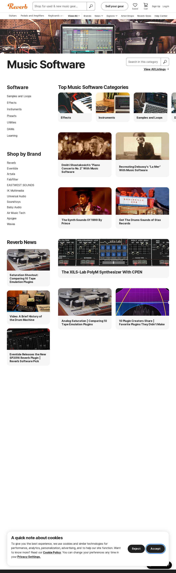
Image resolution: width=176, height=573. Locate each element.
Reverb (11, 162)
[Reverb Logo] (18, 6)
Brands (87, 15)
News (98, 15)
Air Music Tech (16, 213)
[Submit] (165, 62)
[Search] (91, 6)
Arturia (11, 174)
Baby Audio (14, 207)
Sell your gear (114, 6)
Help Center (161, 15)
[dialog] (88, 548)
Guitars (13, 15)
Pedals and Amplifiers (32, 15)
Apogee (11, 218)
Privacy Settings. (29, 556)
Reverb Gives (144, 15)
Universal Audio (16, 196)
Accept (156, 548)
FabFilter (12, 179)
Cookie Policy (52, 552)
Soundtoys (14, 201)
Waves (11, 224)
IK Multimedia (15, 190)
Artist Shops (127, 15)
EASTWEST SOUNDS (20, 185)
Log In (166, 6)
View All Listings (155, 69)
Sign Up (156, 6)
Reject (136, 548)
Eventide (12, 168)
